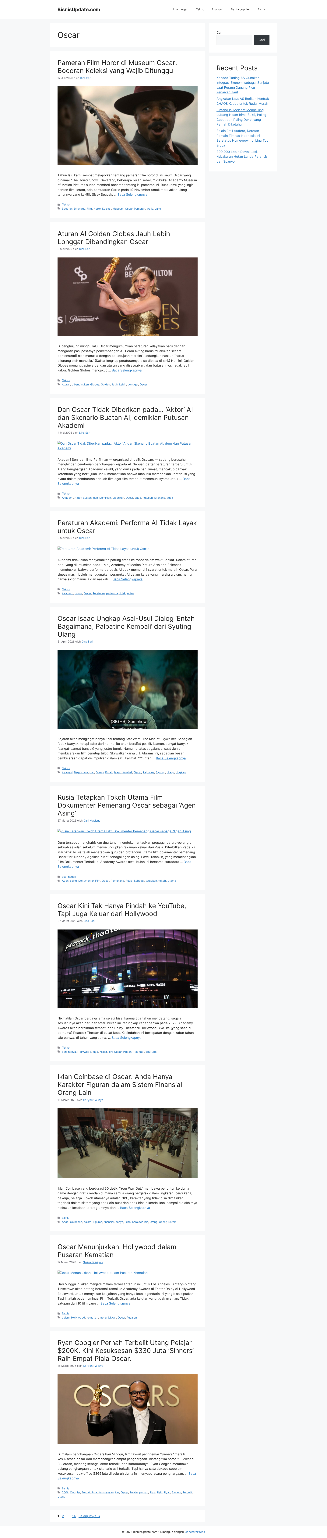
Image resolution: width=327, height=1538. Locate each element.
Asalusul (67, 772)
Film (89, 208)
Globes (94, 384)
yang (158, 208)
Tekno (200, 9)
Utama (171, 880)
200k (65, 1492)
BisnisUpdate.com (79, 9)
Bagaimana (81, 772)
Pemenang (117, 880)
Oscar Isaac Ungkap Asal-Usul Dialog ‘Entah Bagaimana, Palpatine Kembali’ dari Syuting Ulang (126, 626)
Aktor (78, 497)
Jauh (114, 384)
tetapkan (151, 880)
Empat (86, 1492)
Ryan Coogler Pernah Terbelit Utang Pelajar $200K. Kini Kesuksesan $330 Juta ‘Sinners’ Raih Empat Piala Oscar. (126, 1350)
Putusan (147, 497)
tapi (141, 1051)
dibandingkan (80, 384)
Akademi (67, 497)
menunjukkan (108, 1317)
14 (74, 1516)
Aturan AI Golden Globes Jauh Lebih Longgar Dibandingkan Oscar (114, 238)
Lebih (122, 384)
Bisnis (262, 9)
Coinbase (76, 1221)
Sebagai (139, 880)
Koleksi (106, 208)
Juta (94, 1492)
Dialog (100, 772)
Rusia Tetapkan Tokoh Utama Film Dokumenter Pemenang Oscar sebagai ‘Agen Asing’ (127, 805)
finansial (109, 1221)
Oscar (128, 208)
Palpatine (148, 772)
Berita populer (240, 9)
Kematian (92, 1317)
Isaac (117, 772)
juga (95, 1051)
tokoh (162, 880)
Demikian (105, 497)
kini (110, 1051)
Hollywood (84, 1051)
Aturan (66, 384)
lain (146, 1221)
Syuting (160, 772)
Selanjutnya (89, 1516)
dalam (87, 1221)
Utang (61, 1496)
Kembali (127, 772)
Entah (109, 772)
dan (95, 497)
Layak (78, 593)
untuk (130, 593)
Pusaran (132, 1317)
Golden (105, 384)
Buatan (87, 497)
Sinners (176, 1492)
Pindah (127, 1051)
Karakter (137, 1221)
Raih (160, 1492)
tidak (170, 497)
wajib (150, 208)
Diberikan (118, 497)
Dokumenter (86, 880)
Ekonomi (217, 9)
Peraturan (99, 593)
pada (138, 497)
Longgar (133, 384)
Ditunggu (79, 208)
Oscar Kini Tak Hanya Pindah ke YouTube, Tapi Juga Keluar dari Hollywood (122, 910)
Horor (97, 208)
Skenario (159, 497)
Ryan (167, 1492)
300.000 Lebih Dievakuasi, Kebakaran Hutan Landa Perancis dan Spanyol (242, 156)
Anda (65, 1221)
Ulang (170, 772)
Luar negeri (180, 9)
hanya (72, 1051)
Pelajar (134, 1492)
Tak (135, 1051)
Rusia (129, 880)
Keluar (103, 1051)
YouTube (151, 1051)
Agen (65, 880)
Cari (219, 32)
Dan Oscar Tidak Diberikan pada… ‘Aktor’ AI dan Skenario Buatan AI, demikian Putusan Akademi (125, 417)
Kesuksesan (106, 1492)
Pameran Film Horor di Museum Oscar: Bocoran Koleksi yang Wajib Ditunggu (117, 66)
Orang (153, 1221)
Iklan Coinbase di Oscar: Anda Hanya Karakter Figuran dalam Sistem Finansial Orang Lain (120, 1084)
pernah (143, 1492)
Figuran (97, 1221)
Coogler (75, 1492)
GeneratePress (195, 1532)
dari (92, 772)
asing (73, 880)
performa (112, 593)
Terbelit (187, 1492)
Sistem (172, 1221)
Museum (118, 208)
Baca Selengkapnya (132, 194)
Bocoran (67, 208)
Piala (153, 1492)
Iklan (128, 1221)
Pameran (139, 208)
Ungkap (181, 772)
